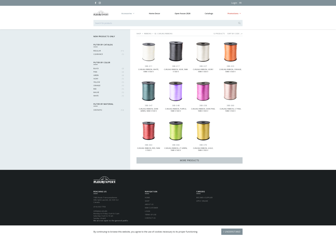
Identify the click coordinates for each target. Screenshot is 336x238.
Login (234, 2)
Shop (147, 201)
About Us (149, 204)
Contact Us (150, 218)
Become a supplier (204, 197)
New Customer (151, 208)
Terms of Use (150, 214)
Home (147, 197)
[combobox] (168, 23)
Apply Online (202, 201)
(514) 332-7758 (99, 207)
